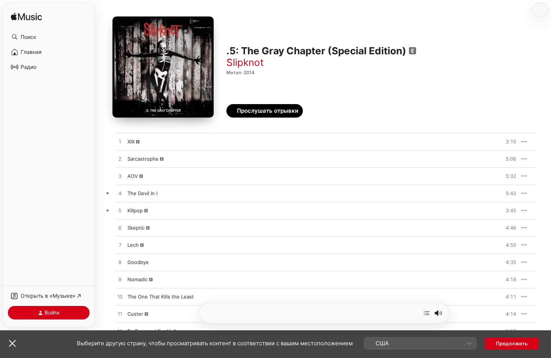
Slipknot (245, 62)
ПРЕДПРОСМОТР (500, 141)
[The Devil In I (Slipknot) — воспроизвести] (119, 193)
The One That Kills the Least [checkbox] (160, 297)
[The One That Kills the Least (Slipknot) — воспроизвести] (119, 297)
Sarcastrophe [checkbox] (143, 159)
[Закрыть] (12, 343)
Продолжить (512, 343)
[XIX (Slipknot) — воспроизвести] (119, 142)
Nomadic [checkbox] (137, 279)
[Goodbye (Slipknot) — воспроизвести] (119, 262)
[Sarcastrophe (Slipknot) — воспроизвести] (119, 159)
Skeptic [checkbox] (136, 228)
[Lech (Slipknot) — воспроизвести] (119, 245)
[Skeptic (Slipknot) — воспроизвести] (119, 228)
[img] (26, 17)
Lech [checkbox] (133, 245)
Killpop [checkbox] (135, 210)
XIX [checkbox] (131, 142)
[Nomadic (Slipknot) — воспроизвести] (119, 279)
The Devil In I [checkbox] (142, 193)
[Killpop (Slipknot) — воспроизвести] (119, 210)
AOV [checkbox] (132, 176)
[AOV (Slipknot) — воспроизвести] (119, 176)
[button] (48, 37)
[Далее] (426, 313)
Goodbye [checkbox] (138, 262)
